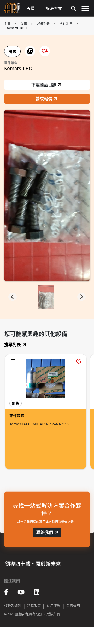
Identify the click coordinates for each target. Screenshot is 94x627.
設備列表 (43, 24)
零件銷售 (66, 24)
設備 (30, 8)
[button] (30, 51)
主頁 (7, 24)
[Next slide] (81, 297)
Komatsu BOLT (17, 28)
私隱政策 (34, 606)
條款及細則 (12, 606)
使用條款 (53, 606)
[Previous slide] (12, 297)
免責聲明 (73, 606)
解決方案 (53, 8)
